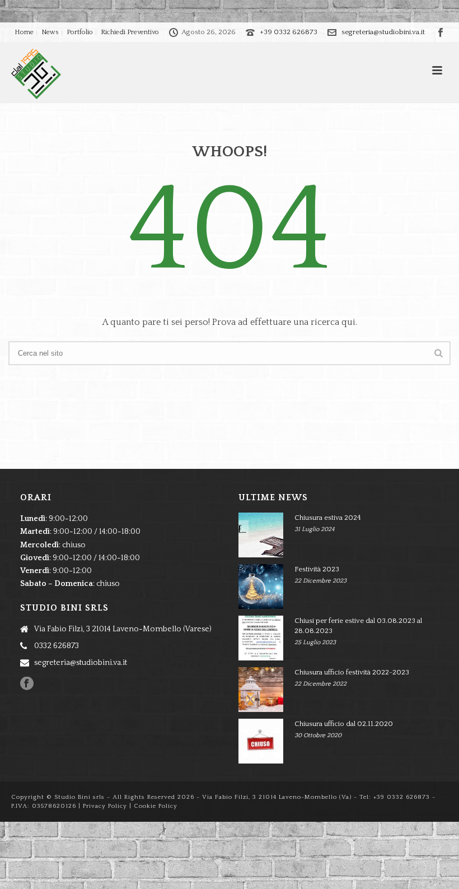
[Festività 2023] (260, 586)
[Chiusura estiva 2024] (260, 535)
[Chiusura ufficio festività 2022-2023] (260, 689)
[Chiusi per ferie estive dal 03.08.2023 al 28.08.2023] (260, 638)
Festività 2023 (316, 569)
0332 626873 (56, 645)
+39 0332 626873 (288, 32)
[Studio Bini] (25, 74)
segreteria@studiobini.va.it (383, 32)
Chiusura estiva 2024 (327, 518)
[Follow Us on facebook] (27, 684)
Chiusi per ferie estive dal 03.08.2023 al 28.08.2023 (358, 626)
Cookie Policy (155, 806)
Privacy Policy (105, 806)
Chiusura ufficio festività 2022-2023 (351, 672)
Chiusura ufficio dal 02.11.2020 (343, 724)
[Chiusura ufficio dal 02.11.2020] (260, 741)
